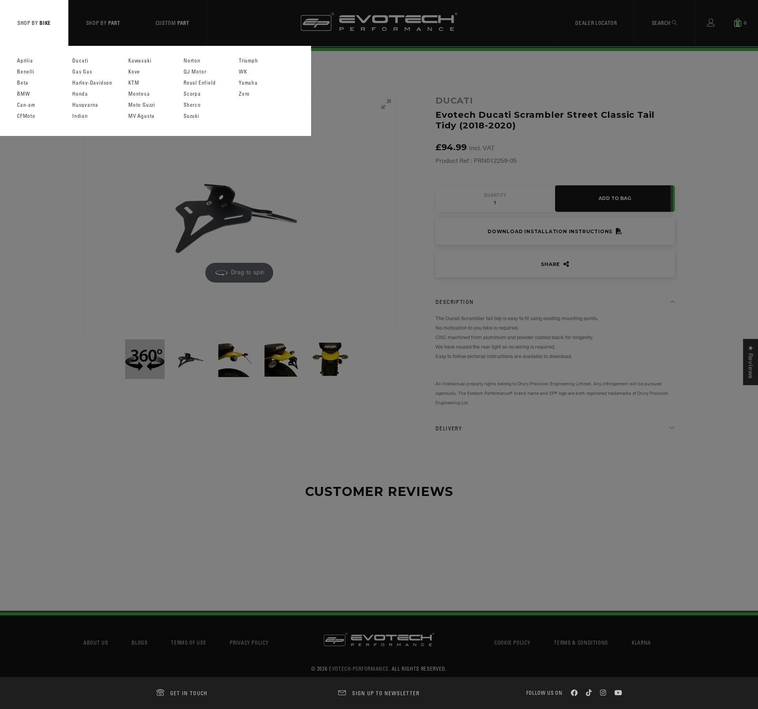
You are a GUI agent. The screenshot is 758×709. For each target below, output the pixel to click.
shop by (34, 22)
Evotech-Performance (358, 668)
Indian (80, 116)
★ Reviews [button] (750, 362)
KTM (133, 83)
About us (95, 642)
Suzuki (191, 116)
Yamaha (248, 83)
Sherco (192, 105)
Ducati (80, 61)
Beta (22, 83)
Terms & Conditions (581, 642)
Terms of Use (188, 642)
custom (173, 22)
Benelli (25, 72)
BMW (23, 94)
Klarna (641, 642)
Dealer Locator (596, 22)
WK (243, 72)
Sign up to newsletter (385, 693)
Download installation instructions (551, 231)
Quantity (495, 195)
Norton (192, 61)
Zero (244, 94)
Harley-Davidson (92, 83)
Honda (80, 94)
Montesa (139, 94)
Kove (134, 72)
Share (551, 264)
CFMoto (26, 116)
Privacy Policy (249, 642)
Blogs (139, 642)
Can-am (26, 105)
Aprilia (25, 61)
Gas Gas (82, 72)
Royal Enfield (200, 83)
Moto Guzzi (141, 105)
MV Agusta (141, 116)
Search (662, 22)
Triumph (248, 61)
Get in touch (189, 693)
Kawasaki (139, 61)
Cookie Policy (512, 642)
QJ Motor (195, 72)
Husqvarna (85, 105)
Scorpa (192, 94)
